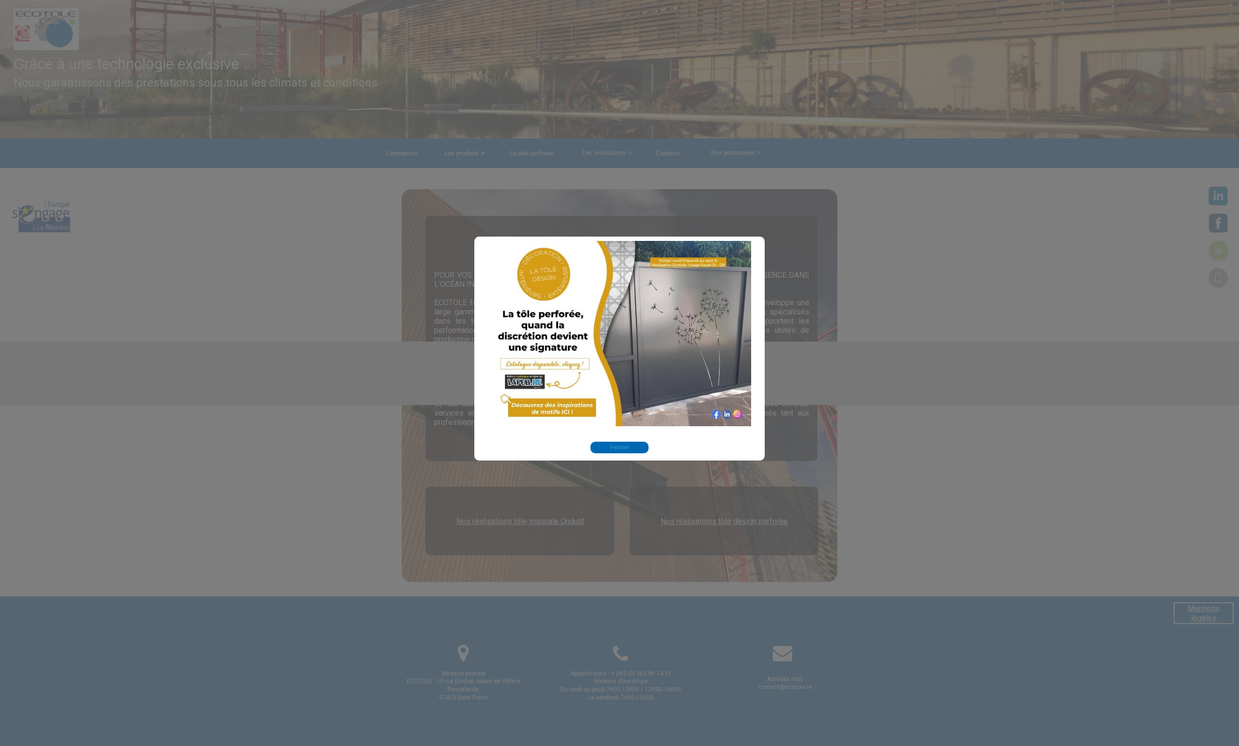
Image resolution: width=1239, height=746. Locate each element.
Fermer (619, 447)
